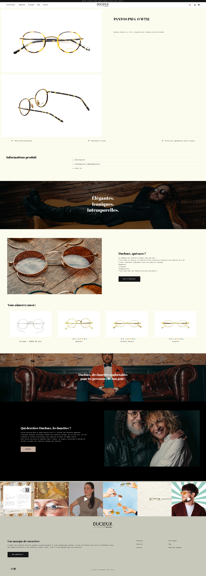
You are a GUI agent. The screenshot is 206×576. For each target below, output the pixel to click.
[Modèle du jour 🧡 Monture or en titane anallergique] (189, 499)
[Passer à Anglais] (189, 5)
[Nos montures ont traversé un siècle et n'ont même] (51, 499)
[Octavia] (175, 324)
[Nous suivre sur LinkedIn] (14, 569)
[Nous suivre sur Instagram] (12, 569)
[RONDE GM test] (30, 324)
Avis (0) (78, 168)
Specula (78, 341)
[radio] (71, 339)
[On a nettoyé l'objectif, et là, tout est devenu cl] (120, 499)
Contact (45, 5)
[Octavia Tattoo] (127, 324)
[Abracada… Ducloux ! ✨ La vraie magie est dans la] (86, 499)
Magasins (22, 5)
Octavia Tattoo (127, 341)
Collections (10, 5)
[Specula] (79, 324)
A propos (31, 5)
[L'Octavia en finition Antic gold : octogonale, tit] (154, 499)
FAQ (38, 5)
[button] (195, 5)
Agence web (110, 569)
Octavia (175, 341)
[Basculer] (73, 160)
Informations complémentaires (87, 164)
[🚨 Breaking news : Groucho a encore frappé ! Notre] (17, 499)
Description (80, 160)
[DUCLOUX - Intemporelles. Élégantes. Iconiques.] (103, 5)
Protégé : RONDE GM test (30, 341)
